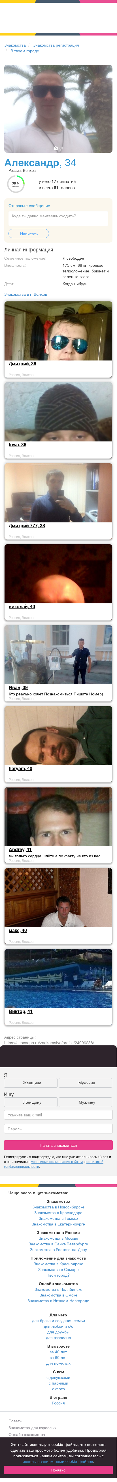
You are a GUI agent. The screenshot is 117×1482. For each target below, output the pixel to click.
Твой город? (58, 1275)
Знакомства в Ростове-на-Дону (58, 1249)
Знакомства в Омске (58, 1295)
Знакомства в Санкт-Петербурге (58, 1244)
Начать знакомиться (58, 1145)
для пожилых (58, 1363)
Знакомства (15, 45)
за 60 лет (58, 1357)
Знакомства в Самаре (58, 1269)
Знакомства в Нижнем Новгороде (58, 1300)
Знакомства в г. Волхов (25, 294)
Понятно (58, 1470)
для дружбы (58, 1332)
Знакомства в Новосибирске (58, 1207)
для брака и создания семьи (58, 1320)
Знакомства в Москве (58, 1238)
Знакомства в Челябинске (58, 1289)
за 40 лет (58, 1351)
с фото (58, 1388)
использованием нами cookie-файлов (58, 1461)
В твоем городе (24, 50)
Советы (15, 1420)
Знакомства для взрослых (32, 1427)
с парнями (58, 1383)
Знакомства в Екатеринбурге (58, 1224)
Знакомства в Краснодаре (58, 1212)
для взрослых (58, 1337)
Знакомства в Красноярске (58, 1263)
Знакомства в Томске (58, 1218)
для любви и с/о (58, 1326)
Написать (29, 233)
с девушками (58, 1377)
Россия (58, 1403)
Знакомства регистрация (56, 45)
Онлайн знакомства (26, 1434)
